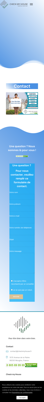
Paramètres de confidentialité (22, 392)
